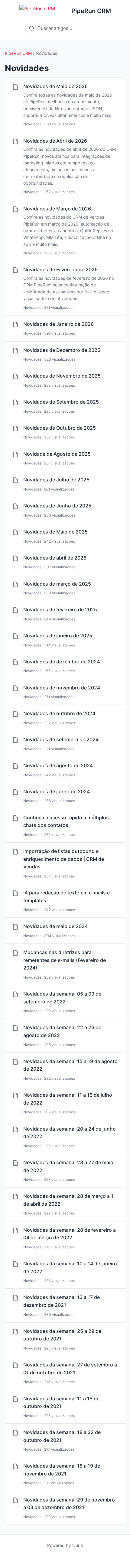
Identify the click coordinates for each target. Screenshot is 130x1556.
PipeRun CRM (18, 53)
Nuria (77, 1545)
